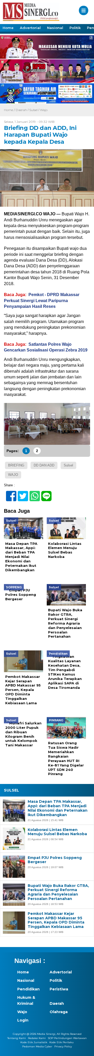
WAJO (13, 475)
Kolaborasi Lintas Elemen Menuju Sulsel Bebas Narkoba (57, 832)
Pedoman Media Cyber (37, 1046)
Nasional (55, 28)
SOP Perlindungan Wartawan (67, 1038)
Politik (75, 28)
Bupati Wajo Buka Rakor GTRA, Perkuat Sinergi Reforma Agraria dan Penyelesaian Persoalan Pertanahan (58, 892)
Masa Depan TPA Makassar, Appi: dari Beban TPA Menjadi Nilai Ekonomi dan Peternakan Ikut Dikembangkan (57, 808)
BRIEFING (16, 465)
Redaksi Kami (37, 1038)
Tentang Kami (16, 1038)
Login (22, 1020)
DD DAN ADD (44, 465)
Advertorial (30, 28)
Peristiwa (59, 989)
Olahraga (59, 1011)
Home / (10, 110)
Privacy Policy (63, 1046)
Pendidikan (28, 989)
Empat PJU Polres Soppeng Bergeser (55, 860)
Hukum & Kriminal (26, 1000)
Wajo (44, 110)
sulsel (68, 465)
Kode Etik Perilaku (61, 1042)
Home (8, 28)
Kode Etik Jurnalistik (33, 1042)
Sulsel (33, 110)
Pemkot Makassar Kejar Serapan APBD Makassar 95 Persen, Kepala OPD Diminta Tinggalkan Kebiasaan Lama (56, 920)
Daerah (21, 110)
